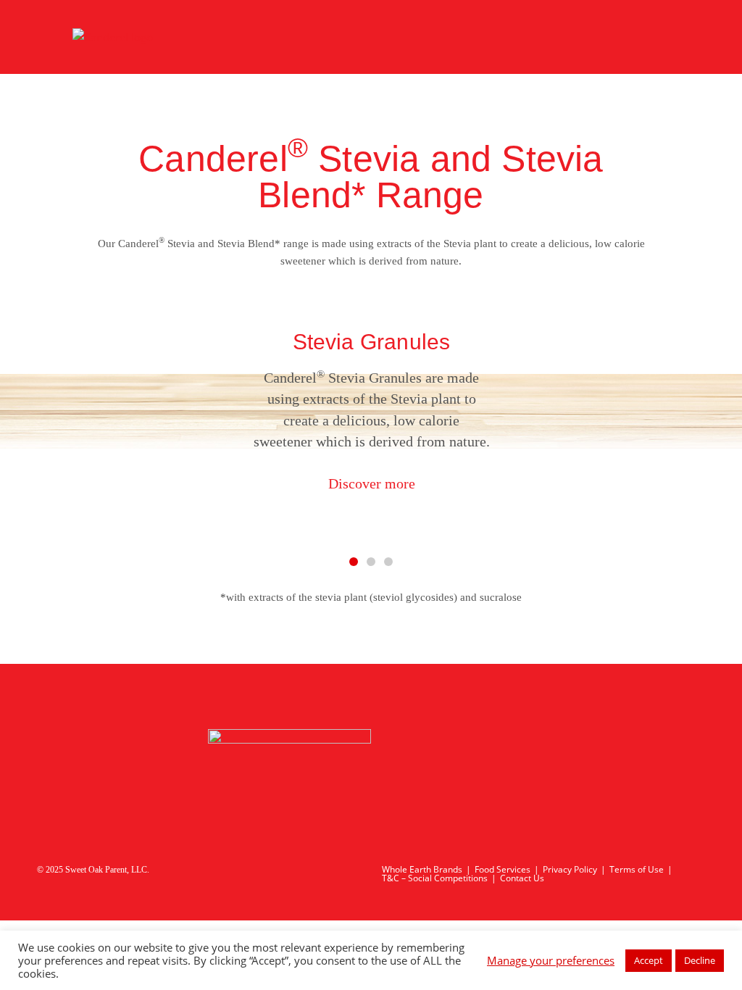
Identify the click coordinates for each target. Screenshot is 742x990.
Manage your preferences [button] (550, 960)
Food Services (502, 869)
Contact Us (522, 878)
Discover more (371, 483)
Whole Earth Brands (422, 869)
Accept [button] (648, 960)
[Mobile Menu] (663, 37)
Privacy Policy (570, 869)
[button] (30, 413)
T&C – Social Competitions (435, 878)
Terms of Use (636, 869)
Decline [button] (699, 960)
